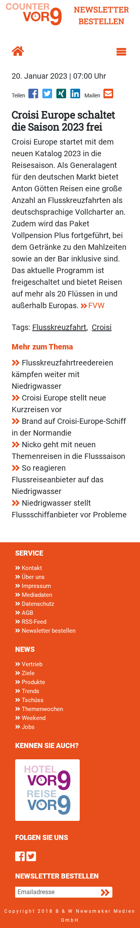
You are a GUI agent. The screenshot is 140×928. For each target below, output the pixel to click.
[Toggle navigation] (121, 52)
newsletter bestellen (101, 15)
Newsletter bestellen (47, 630)
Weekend (33, 718)
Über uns (32, 576)
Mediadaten (36, 594)
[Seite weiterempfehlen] (108, 96)
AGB (26, 612)
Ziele (27, 673)
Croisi (102, 327)
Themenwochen (41, 709)
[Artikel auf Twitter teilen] (47, 96)
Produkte (32, 682)
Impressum (35, 585)
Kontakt (31, 568)
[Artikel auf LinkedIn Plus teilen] (75, 96)
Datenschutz (37, 603)
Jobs (27, 726)
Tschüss (32, 700)
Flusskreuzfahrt (59, 327)
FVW (96, 305)
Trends (29, 691)
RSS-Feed (33, 621)
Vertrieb (31, 664)
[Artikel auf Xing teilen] (61, 96)
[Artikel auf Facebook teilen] (33, 96)
